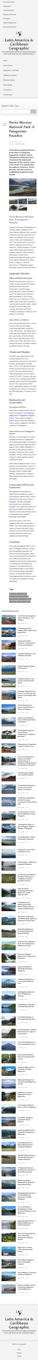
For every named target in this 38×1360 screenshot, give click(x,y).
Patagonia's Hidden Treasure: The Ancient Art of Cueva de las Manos (26, 643)
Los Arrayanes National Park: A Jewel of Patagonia (27, 1106)
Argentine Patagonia (23, 601)
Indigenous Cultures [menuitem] (10, 75)
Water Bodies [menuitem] (7, 85)
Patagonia (29, 227)
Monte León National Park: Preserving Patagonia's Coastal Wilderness (27, 1287)
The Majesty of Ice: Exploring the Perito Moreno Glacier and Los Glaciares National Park (26, 905)
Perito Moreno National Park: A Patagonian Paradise (26, 1262)
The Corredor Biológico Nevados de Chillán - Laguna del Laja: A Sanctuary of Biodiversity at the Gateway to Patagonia (27, 761)
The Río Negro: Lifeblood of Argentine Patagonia (27, 863)
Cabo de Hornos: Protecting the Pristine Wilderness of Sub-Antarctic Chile (25, 892)
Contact (19, 1356)
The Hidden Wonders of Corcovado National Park (26, 1018)
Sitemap (19, 1353)
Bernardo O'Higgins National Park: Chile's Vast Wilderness (26, 956)
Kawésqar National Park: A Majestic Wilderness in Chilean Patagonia (27, 1223)
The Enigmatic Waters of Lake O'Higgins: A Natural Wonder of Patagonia (26, 826)
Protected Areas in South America (20, 599)
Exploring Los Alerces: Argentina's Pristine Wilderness (25, 1094)
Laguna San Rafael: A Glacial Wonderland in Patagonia (25, 969)
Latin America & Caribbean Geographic (19, 44)
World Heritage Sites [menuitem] (9, 23)
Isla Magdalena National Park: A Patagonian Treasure (26, 994)
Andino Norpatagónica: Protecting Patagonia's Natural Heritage (25, 931)
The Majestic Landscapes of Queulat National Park (26, 1005)
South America (21, 593)
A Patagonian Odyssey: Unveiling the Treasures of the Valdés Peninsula (27, 1170)
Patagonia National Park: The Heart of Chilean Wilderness (26, 1069)
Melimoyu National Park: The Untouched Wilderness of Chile (27, 1082)
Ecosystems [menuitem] (7, 90)
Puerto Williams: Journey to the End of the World (27, 1273)
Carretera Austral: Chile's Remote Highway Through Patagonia (26, 814)
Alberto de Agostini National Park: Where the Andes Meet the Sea (26, 1182)
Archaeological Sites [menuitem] (9, 27)
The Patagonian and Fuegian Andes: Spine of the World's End (27, 630)
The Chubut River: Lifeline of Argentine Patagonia (26, 838)
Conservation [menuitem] (7, 95)
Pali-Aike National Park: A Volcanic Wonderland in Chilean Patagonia (26, 1157)
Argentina (13, 593)
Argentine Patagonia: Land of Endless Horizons (27, 655)
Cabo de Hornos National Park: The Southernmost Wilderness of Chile (26, 944)
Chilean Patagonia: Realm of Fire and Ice (26, 667)
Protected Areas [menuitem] (8, 10)
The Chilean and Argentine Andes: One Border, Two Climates (26, 618)
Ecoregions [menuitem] (6, 18)
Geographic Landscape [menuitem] (11, 70)
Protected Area (20, 144)
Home (19, 1349)
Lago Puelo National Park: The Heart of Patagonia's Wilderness (26, 1132)
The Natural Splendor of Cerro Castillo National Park (26, 981)
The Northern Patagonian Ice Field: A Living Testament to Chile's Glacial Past (27, 801)
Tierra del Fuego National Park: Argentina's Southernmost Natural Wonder (26, 1236)
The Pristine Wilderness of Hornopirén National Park (27, 1043)
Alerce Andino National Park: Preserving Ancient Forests (26, 1057)
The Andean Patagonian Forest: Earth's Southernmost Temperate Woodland (26, 733)
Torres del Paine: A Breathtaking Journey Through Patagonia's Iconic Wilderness (27, 1210)
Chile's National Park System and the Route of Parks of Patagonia (26, 707)
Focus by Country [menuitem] (8, 2)
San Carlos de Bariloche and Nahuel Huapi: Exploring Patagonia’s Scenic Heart (27, 918)
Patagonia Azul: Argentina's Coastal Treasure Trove (27, 745)
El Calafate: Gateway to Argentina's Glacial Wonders (25, 1120)
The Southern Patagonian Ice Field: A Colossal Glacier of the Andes (26, 787)
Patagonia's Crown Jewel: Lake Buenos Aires (26, 850)
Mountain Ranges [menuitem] (9, 80)
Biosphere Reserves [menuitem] (9, 14)
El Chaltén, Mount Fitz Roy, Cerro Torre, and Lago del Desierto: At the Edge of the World (27, 694)
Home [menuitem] (5, 61)
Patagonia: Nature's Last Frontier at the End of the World (26, 681)
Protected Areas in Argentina (19, 596)
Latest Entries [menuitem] (8, 65)
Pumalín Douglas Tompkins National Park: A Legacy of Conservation (27, 1032)
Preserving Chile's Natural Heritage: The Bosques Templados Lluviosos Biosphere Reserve (26, 878)
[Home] (19, 34)
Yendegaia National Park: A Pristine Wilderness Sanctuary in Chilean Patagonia (27, 1196)
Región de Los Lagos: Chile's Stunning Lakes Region (25, 1249)
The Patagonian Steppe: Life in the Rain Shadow (26, 774)
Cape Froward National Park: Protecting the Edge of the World (26, 720)
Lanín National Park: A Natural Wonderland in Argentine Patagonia (25, 1145)
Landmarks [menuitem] (7, 6)
